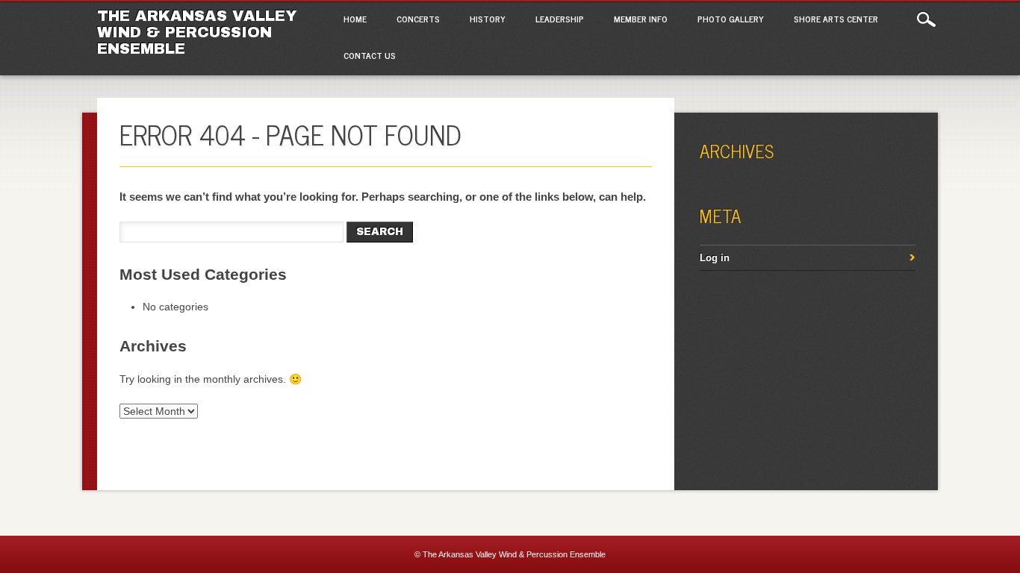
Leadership (559, 18)
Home (355, 18)
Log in (715, 257)
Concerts (418, 18)
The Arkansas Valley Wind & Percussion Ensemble (197, 32)
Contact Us (369, 55)
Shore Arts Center (836, 18)
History (488, 18)
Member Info (641, 18)
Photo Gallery (730, 18)
